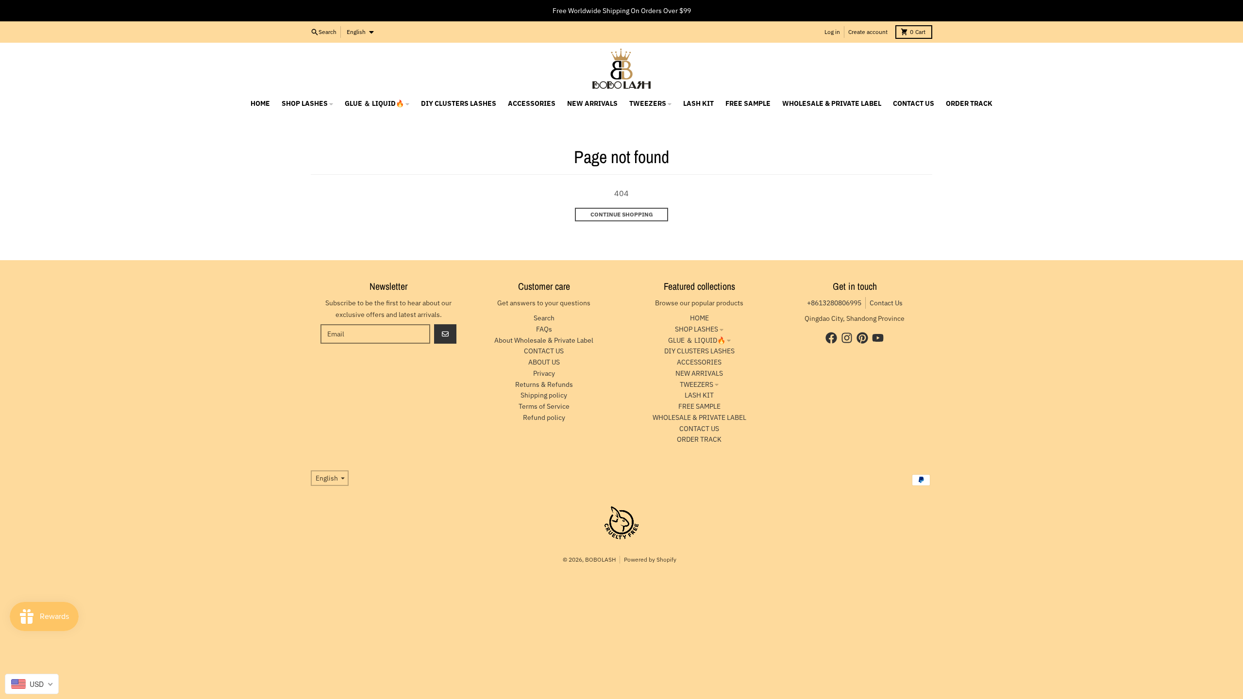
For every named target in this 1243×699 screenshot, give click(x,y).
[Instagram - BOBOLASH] (847, 338)
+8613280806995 (834, 303)
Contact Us (886, 303)
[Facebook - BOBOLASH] (831, 338)
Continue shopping (621, 214)
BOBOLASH (600, 559)
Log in (832, 31)
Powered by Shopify (650, 559)
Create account (868, 31)
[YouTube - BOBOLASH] (878, 338)
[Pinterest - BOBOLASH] (862, 338)
